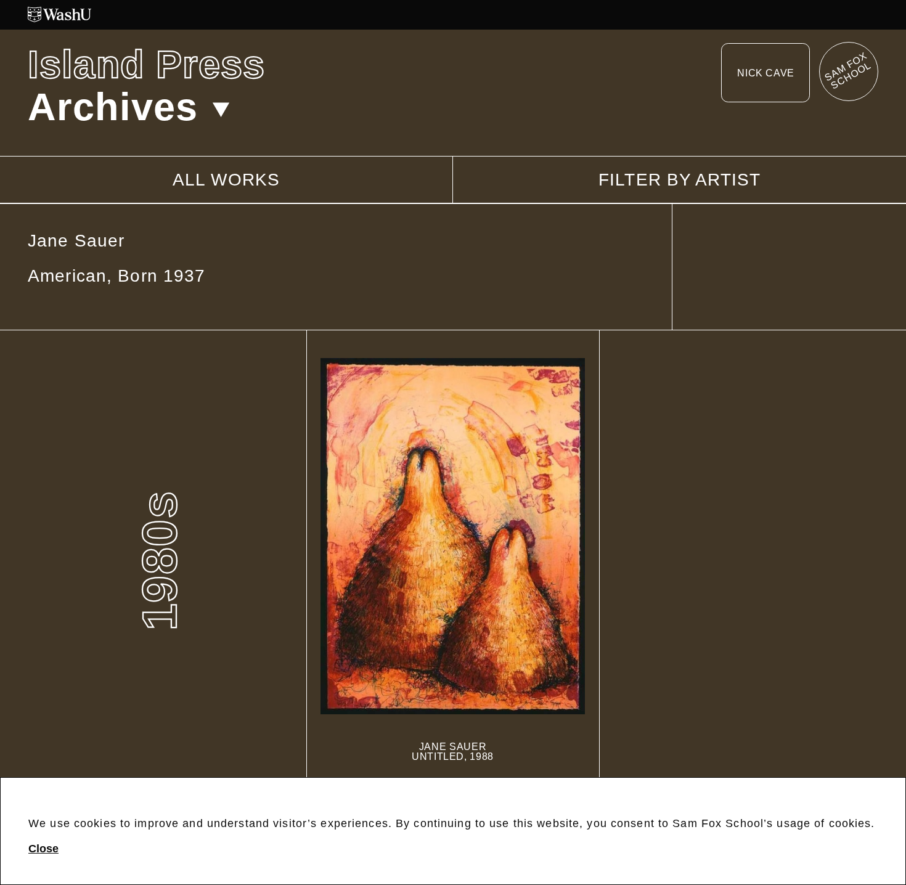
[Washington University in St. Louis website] (453, 14)
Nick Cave (765, 73)
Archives (113, 106)
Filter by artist (679, 180)
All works (226, 179)
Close (43, 848)
